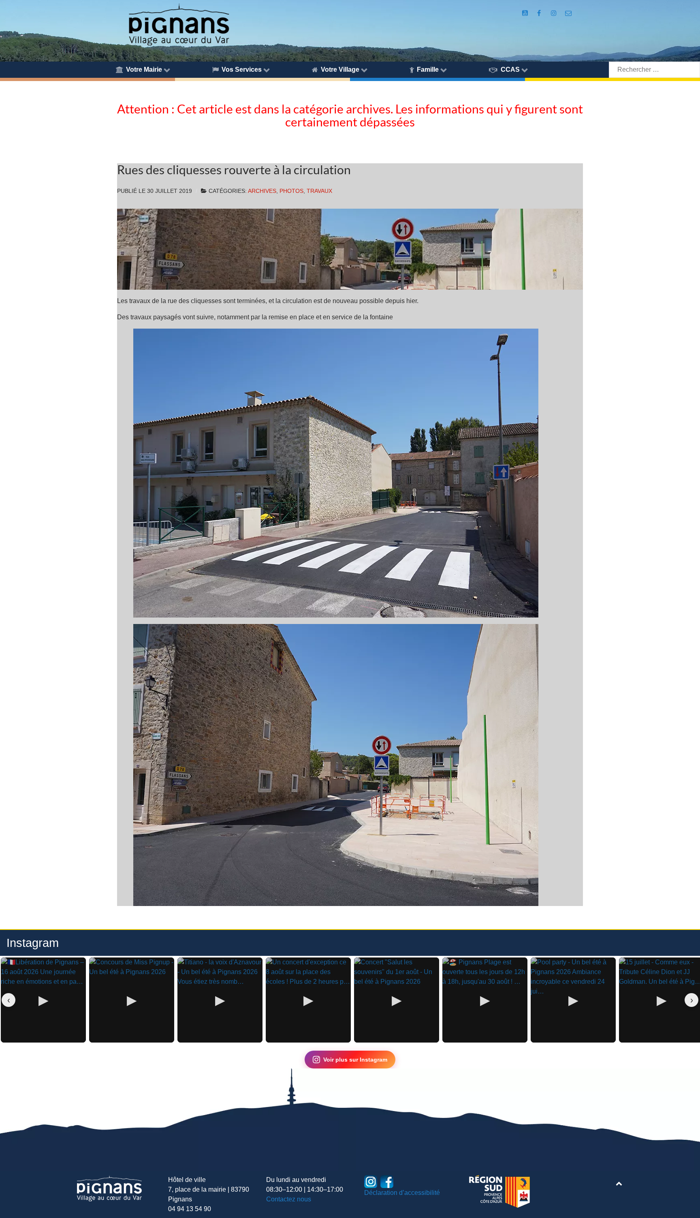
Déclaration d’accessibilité (402, 1192)
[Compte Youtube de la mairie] (526, 13)
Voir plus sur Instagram (355, 1059)
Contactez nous (288, 1199)
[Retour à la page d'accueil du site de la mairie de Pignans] (178, 23)
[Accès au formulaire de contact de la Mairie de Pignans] (568, 13)
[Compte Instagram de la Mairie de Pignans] (554, 13)
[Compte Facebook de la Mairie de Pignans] (539, 13)
